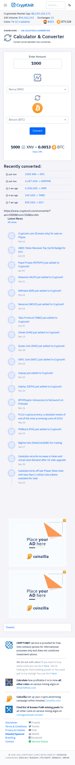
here (46, 666)
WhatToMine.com (26, 688)
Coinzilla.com (53, 700)
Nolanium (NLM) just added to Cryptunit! (40, 277)
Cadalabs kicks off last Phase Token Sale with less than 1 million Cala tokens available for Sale (40, 475)
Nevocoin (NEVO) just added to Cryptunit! (41, 304)
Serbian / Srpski (61, 757)
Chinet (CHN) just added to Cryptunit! (39, 332)
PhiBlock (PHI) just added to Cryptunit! (40, 429)
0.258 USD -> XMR (35, 188)
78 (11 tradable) (20, 22)
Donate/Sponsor (14, 734)
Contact (9, 741)
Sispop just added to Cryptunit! (35, 373)
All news (12, 222)
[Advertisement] (37, 503)
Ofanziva (62, 755)
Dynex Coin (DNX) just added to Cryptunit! (41, 346)
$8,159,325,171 (41, 14)
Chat (34, 730)
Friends (35, 723)
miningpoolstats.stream (30, 715)
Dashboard (10, 30)
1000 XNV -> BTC (35, 174)
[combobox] (37, 89)
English (23, 757)
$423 (51, 21)
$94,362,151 (26, 18)
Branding (10, 738)
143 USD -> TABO (35, 195)
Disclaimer (11, 723)
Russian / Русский (40, 757)
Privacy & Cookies (15, 730)
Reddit (35, 734)
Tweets (10, 627)
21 (52, 18)
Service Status (39, 741)
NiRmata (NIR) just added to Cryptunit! (39, 291)
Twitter (35, 726)
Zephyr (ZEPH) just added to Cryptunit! (40, 386)
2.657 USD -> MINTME (38, 181)
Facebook (36, 738)
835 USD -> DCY (34, 202)
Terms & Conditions (16, 726)
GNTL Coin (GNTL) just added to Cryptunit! (41, 359)
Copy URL (37, 152)
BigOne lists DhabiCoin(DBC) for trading (40, 443)
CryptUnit (24, 5)
